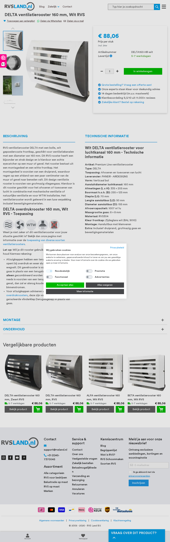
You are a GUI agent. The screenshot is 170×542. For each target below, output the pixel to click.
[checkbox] (89, 271)
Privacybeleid (117, 247)
